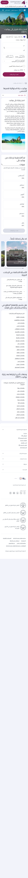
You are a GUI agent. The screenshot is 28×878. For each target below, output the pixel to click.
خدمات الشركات (23, 458)
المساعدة (25, 469)
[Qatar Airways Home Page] (25, 10)
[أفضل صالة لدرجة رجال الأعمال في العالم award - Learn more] (23, 520)
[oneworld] (22, 10)
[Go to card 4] (19, 268)
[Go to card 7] (16, 268)
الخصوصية (23, 540)
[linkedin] (17, 493)
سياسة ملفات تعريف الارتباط (19, 538)
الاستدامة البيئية (23, 447)
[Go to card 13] (10, 268)
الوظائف (25, 435)
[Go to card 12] (11, 268)
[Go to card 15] (8, 268)
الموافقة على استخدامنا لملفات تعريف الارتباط (16, 545)
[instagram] (10, 493)
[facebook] (24, 493)
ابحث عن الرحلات (14, 230)
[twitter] (21, 493)
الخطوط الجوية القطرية (22, 429)
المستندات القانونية (7, 538)
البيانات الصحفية (23, 438)
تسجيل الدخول (14, 10)
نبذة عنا (25, 433)
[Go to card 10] (13, 268)
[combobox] (14, 164)
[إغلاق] (26, 2)
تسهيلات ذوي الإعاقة (14, 540)
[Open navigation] (3, 10)
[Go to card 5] (18, 268)
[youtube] (14, 493)
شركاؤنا (25, 464)
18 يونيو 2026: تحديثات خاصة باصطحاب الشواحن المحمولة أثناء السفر (14, 6)
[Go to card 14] (9, 268)
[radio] (14, 176)
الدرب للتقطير (24, 442)
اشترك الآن (7, 10)
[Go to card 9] (14, 268)
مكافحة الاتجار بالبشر (21, 543)
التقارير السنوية (23, 445)
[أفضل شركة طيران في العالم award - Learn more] (23, 505)
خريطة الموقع (12, 543)
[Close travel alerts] (3, 6)
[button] (14, 95)
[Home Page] (26, 83)
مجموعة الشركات (23, 453)
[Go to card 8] (15, 268)
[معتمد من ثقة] (20, 479)
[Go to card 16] (7, 268)
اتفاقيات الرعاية (23, 440)
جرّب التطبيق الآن (4, 2)
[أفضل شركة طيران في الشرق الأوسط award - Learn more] (23, 527)
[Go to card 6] (17, 268)
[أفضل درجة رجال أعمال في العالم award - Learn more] (23, 512)
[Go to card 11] (12, 268)
